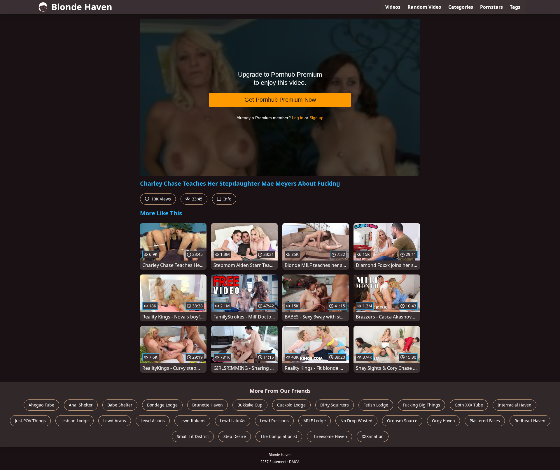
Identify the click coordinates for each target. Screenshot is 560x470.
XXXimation (373, 436)
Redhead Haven (529, 420)
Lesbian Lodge (74, 420)
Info (226, 199)
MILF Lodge (314, 420)
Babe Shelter (119, 405)
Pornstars (491, 7)
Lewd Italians (192, 420)
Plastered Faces (485, 420)
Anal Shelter (81, 405)
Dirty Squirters (334, 405)
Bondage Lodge (162, 405)
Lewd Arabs (114, 420)
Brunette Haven (207, 405)
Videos (392, 7)
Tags (515, 7)
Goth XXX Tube (469, 405)
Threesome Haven (329, 436)
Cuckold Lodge (291, 405)
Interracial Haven (514, 405)
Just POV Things (30, 420)
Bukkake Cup (249, 405)
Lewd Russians (274, 420)
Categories (460, 7)
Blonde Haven (81, 7)
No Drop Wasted (356, 420)
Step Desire (234, 436)
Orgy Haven (443, 420)
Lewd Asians (153, 420)
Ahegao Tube (41, 405)
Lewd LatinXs (232, 420)
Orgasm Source (402, 420)
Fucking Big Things (421, 405)
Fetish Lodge (375, 405)
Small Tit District (193, 436)
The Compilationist (278, 436)
